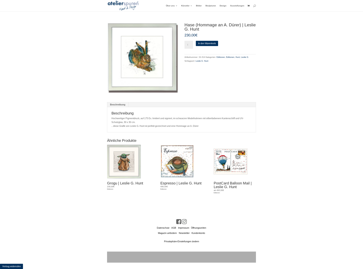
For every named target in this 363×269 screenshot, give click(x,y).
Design (223, 6)
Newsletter (184, 233)
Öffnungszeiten (198, 228)
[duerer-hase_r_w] (143, 58)
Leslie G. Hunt (202, 61)
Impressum (183, 228)
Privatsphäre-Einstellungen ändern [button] (181, 241)
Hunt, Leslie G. (242, 57)
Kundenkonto (198, 233)
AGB (173, 228)
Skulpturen (210, 6)
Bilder (199, 6)
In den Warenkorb (207, 43)
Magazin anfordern (167, 233)
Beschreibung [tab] (117, 104)
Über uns (170, 6)
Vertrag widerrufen (11, 266)
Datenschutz (163, 228)
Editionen (221, 57)
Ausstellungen (237, 6)
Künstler (185, 6)
